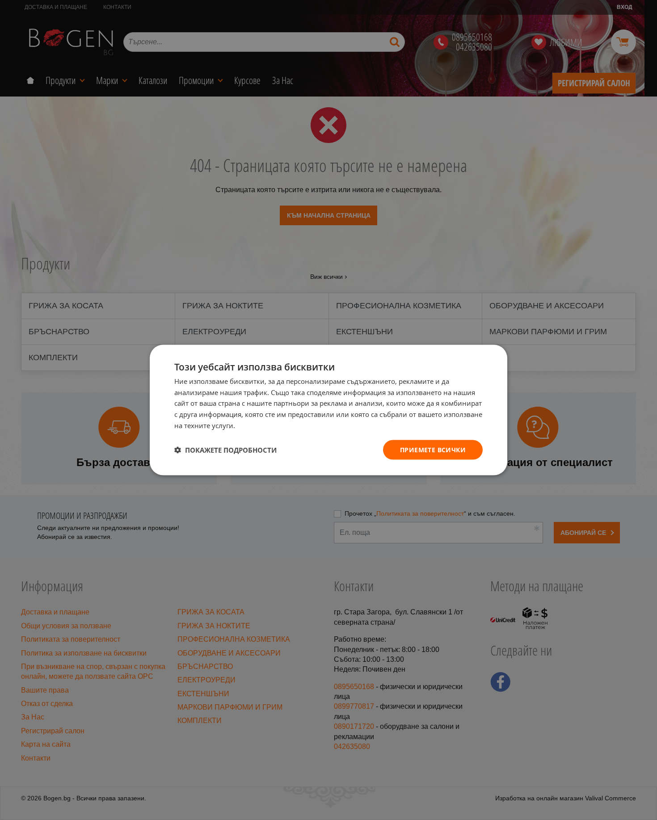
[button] (225, 450)
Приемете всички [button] (433, 449)
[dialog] (328, 410)
